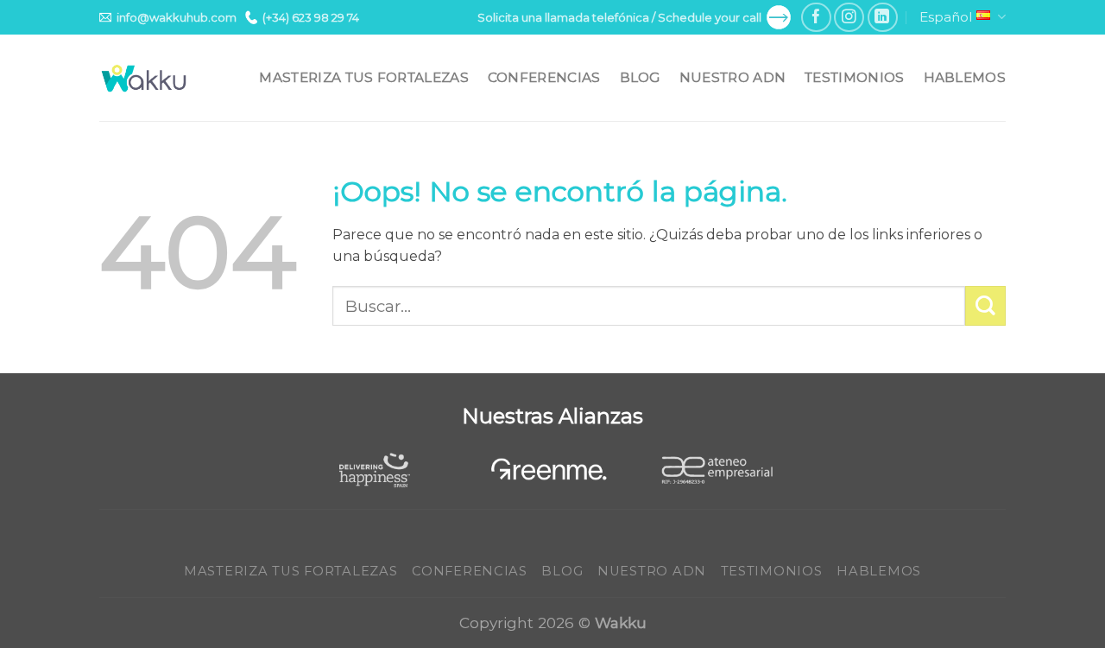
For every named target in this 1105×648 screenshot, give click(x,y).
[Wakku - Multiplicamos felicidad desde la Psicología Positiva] (144, 78)
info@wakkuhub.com (177, 17)
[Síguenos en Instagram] (849, 18)
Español (945, 17)
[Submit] (985, 306)
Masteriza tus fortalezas (363, 77)
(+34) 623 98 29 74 (310, 17)
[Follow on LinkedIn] (883, 18)
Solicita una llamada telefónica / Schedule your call (619, 17)
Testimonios (854, 77)
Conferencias (544, 77)
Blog (640, 77)
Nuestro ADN (732, 77)
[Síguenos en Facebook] (816, 18)
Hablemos (965, 77)
